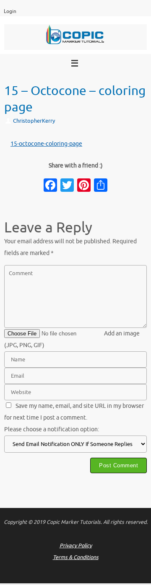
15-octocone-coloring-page (46, 143)
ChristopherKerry (34, 121)
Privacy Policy (76, 545)
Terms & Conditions (76, 557)
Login (10, 11)
